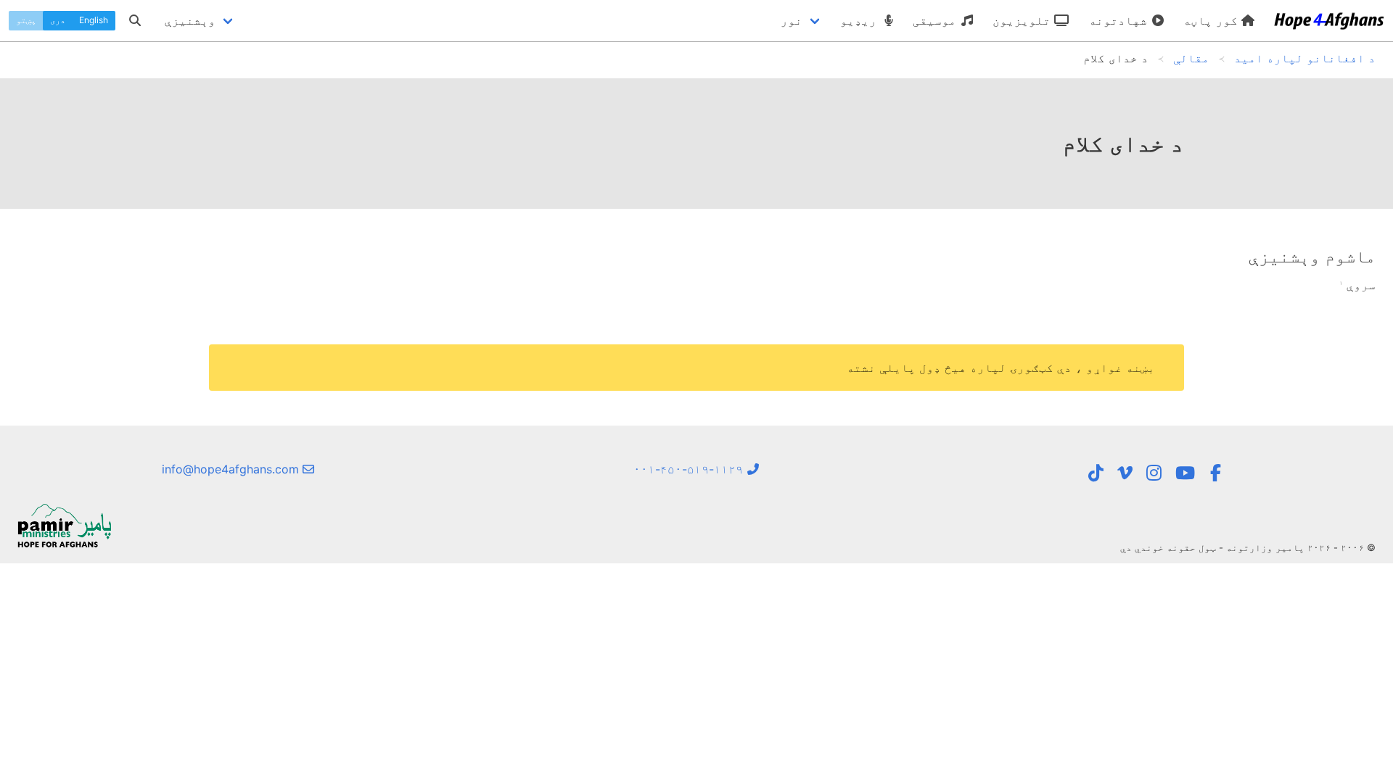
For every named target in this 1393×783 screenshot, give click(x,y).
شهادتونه (1120, 20)
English (93, 19)
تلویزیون (1023, 20)
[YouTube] (1185, 473)
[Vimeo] (1125, 473)
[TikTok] (1096, 473)
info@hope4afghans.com (232, 469)
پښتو (26, 19)
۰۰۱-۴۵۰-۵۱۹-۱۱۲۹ (690, 469)
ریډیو (860, 20)
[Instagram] (1154, 473)
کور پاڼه (1212, 20)
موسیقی (936, 20)
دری (57, 19)
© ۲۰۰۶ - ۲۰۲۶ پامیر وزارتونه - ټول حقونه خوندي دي (1248, 547)
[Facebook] (1215, 473)
